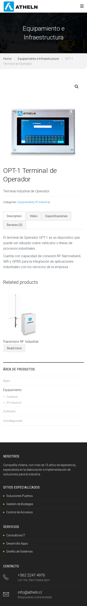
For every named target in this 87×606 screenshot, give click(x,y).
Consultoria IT (15, 535)
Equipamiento (26, 202)
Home (7, 58)
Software (9, 411)
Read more (14, 348)
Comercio (12, 396)
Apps (6, 380)
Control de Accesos (19, 512)
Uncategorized (12, 420)
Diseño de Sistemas (19, 551)
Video (33, 216)
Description (14, 216)
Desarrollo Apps (17, 543)
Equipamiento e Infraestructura (38, 58)
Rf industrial (42, 202)
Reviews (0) (14, 225)
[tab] (14, 216)
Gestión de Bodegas (19, 504)
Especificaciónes (56, 216)
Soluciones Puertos (19, 496)
